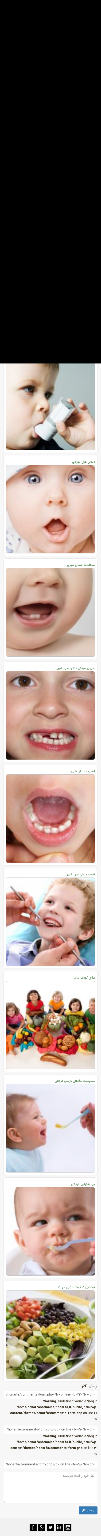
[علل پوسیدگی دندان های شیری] (50, 715)
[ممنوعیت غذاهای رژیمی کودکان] (50, 1128)
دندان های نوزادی (83, 461)
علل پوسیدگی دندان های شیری (75, 668)
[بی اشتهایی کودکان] (50, 1231)
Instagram (67, 1527)
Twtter (50, 1527)
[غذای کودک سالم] (50, 1025)
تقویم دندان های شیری (80, 874)
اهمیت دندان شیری (82, 771)
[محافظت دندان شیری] (50, 612)
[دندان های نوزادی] (50, 509)
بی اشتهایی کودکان (83, 1184)
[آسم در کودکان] (50, 406)
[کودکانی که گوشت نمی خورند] (50, 1334)
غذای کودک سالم (84, 977)
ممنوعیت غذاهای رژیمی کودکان (75, 1080)
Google (41, 1527)
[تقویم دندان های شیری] (50, 922)
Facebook (33, 1527)
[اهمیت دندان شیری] (50, 818)
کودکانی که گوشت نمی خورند (76, 1287)
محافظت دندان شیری (81, 565)
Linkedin (59, 1527)
